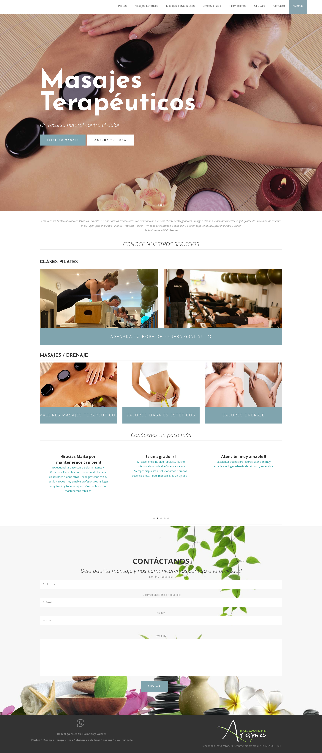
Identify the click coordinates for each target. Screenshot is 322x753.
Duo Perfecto (123, 740)
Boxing (108, 740)
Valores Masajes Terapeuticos (78, 415)
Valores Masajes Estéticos (161, 415)
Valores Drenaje (243, 415)
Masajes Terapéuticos (58, 740)
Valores (55, 137)
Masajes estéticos (87, 740)
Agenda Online (93, 137)
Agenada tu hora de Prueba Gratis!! (157, 336)
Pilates (35, 740)
